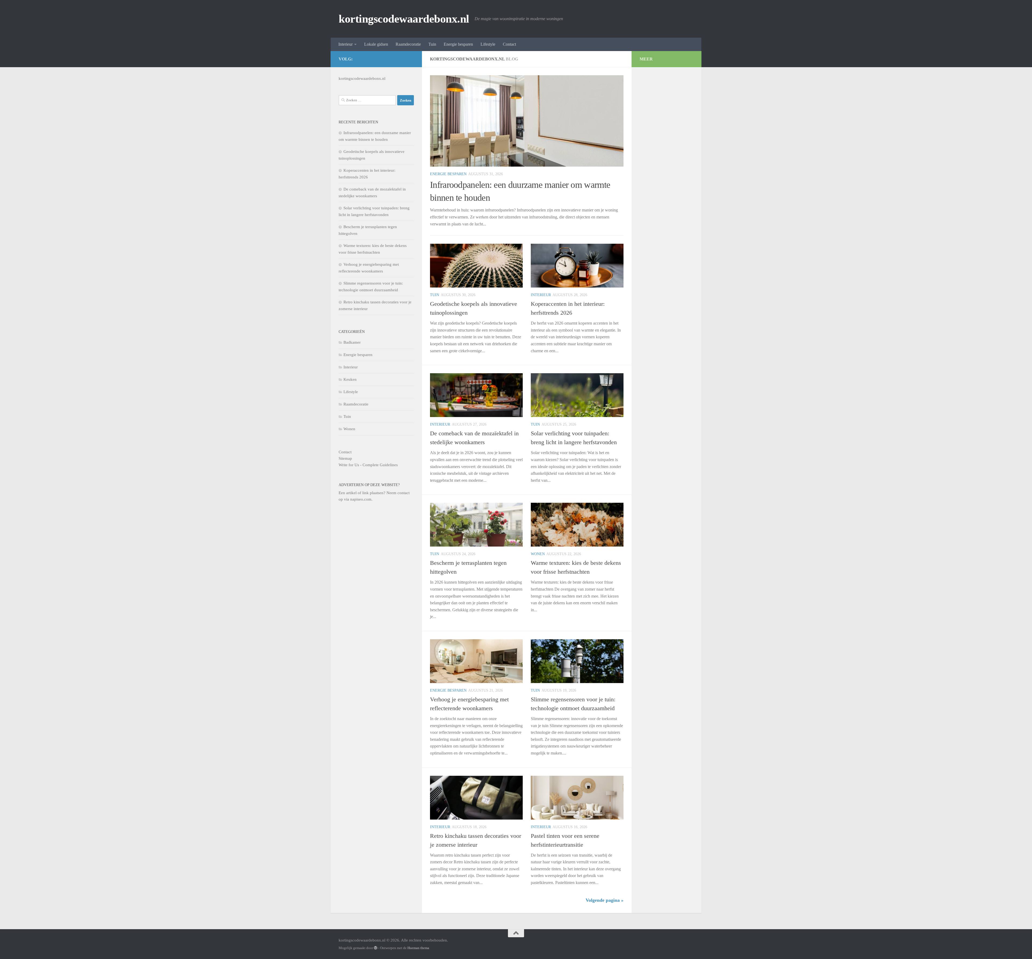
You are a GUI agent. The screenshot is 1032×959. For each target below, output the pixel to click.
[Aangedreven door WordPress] (375, 948)
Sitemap (345, 458)
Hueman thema (418, 948)
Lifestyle (488, 44)
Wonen (538, 554)
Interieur (345, 44)
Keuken (350, 379)
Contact (509, 44)
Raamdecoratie (408, 44)
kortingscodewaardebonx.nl (404, 19)
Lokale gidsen (376, 44)
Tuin (432, 44)
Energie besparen (458, 44)
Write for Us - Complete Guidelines (368, 465)
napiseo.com (360, 499)
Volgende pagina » (605, 900)
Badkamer (352, 342)
